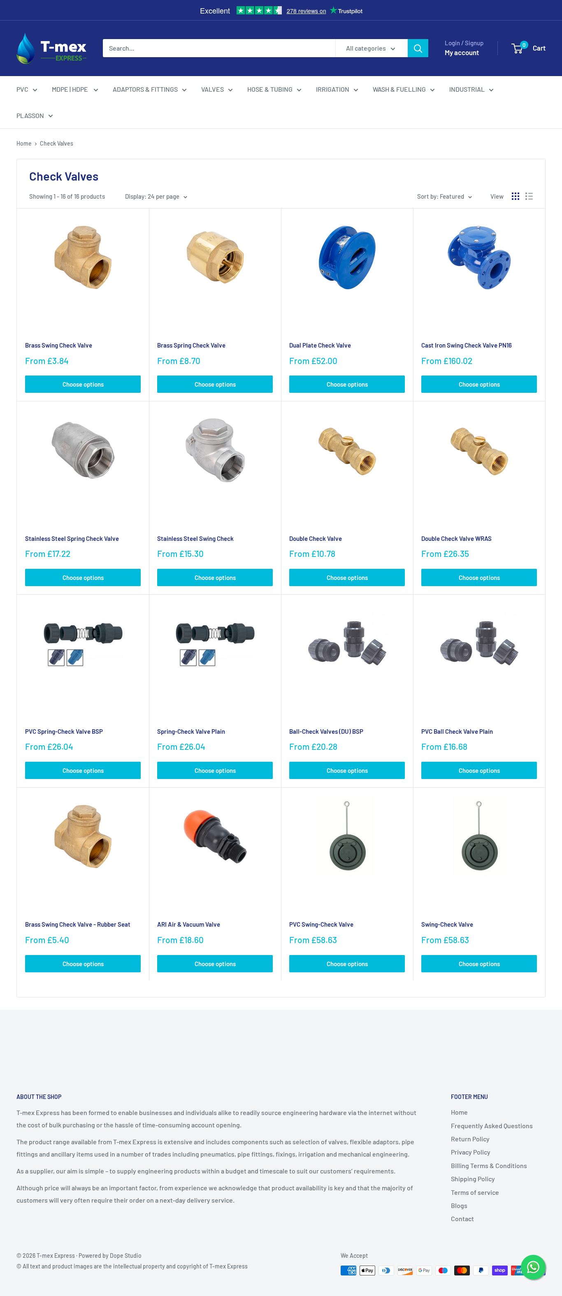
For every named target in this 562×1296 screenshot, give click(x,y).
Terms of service (475, 1192)
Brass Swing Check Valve (58, 345)
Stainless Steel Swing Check (195, 538)
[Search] (418, 48)
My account (462, 52)
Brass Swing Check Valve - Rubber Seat (77, 924)
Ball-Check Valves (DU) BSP (326, 731)
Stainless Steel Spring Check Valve (72, 538)
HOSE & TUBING (270, 89)
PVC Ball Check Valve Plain (457, 731)
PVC (22, 89)
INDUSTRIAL (467, 89)
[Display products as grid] (515, 196)
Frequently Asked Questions (492, 1125)
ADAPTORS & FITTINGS (145, 89)
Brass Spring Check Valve (191, 345)
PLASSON (30, 115)
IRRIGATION (332, 89)
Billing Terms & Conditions (489, 1165)
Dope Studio (126, 1255)
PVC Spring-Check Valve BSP (64, 731)
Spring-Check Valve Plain (191, 731)
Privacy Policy (470, 1152)
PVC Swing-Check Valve (321, 924)
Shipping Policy (473, 1178)
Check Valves (56, 143)
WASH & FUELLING (399, 89)
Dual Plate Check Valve (320, 345)
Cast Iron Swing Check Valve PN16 (466, 345)
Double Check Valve (315, 538)
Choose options (83, 384)
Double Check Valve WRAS (456, 538)
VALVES (212, 89)
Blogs (459, 1205)
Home (24, 143)
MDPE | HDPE (70, 89)
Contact (462, 1218)
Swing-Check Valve (447, 924)
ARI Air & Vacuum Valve (188, 924)
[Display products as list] (529, 196)
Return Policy (470, 1139)
